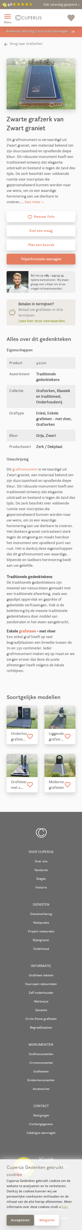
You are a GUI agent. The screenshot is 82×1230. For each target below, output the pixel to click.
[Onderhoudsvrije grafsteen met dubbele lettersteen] (22, 717)
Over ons (41, 861)
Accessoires (41, 1089)
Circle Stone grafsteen (41, 1019)
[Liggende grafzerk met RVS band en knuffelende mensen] (60, 717)
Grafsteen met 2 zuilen (18, 784)
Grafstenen (41, 1071)
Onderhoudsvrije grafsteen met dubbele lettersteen (18, 736)
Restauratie (41, 922)
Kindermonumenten (41, 1080)
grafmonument (24, 469)
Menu (7, 18)
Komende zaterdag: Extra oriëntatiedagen (41, 32)
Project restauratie (41, 931)
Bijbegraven (41, 940)
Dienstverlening (41, 914)
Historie (41, 887)
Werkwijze (41, 1001)
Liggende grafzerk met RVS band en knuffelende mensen (56, 736)
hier (64, 1207)
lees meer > (34, 201)
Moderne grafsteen (56, 784)
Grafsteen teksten (41, 975)
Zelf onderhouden (41, 992)
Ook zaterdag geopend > (61, 4)
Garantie (41, 1010)
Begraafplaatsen (41, 1027)
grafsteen (27, 630)
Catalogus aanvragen (41, 1133)
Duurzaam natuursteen (41, 984)
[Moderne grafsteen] (60, 765)
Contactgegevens (41, 1124)
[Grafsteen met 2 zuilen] (22, 765)
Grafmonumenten (41, 1054)
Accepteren (20, 1220)
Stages (41, 878)
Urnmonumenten (41, 1063)
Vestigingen (41, 1115)
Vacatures (41, 870)
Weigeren (47, 1220)
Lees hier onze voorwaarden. (42, 320)
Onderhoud (41, 949)
